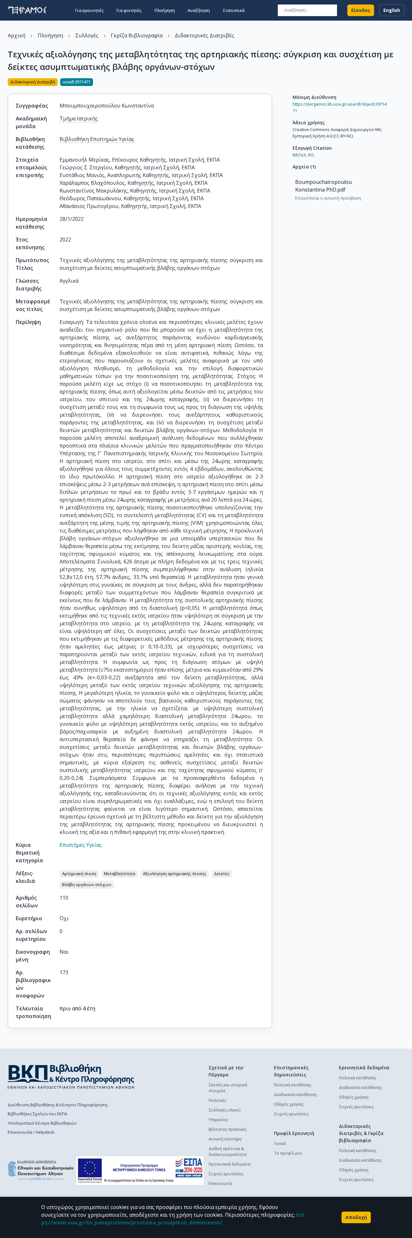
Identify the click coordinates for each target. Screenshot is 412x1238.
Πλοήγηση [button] (164, 10)
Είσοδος (360, 10)
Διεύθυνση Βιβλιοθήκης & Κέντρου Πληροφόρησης (58, 1105)
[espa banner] (139, 1170)
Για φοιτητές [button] (129, 10)
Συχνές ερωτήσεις (226, 1174)
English (391, 10)
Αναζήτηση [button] (199, 10)
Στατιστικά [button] (234, 10)
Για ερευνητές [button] (89, 10)
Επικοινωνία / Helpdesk (31, 1132)
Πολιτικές (217, 1100)
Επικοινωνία (220, 1183)
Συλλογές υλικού (225, 1110)
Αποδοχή (356, 1217)
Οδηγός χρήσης (289, 1104)
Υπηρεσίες (218, 1119)
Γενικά (280, 1143)
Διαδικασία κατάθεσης (295, 1094)
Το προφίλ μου (288, 1153)
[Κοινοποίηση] (269, 82)
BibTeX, (300, 155)
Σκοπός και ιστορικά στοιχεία (228, 1087)
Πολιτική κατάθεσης (292, 1085)
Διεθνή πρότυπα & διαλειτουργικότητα (228, 1151)
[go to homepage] (27, 10)
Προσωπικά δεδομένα (229, 1164)
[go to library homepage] (71, 1076)
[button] (79, 874)
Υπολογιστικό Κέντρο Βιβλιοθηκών (42, 1123)
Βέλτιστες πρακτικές (228, 1129)
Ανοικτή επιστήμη (225, 1139)
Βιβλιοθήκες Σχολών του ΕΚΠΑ (37, 1114)
